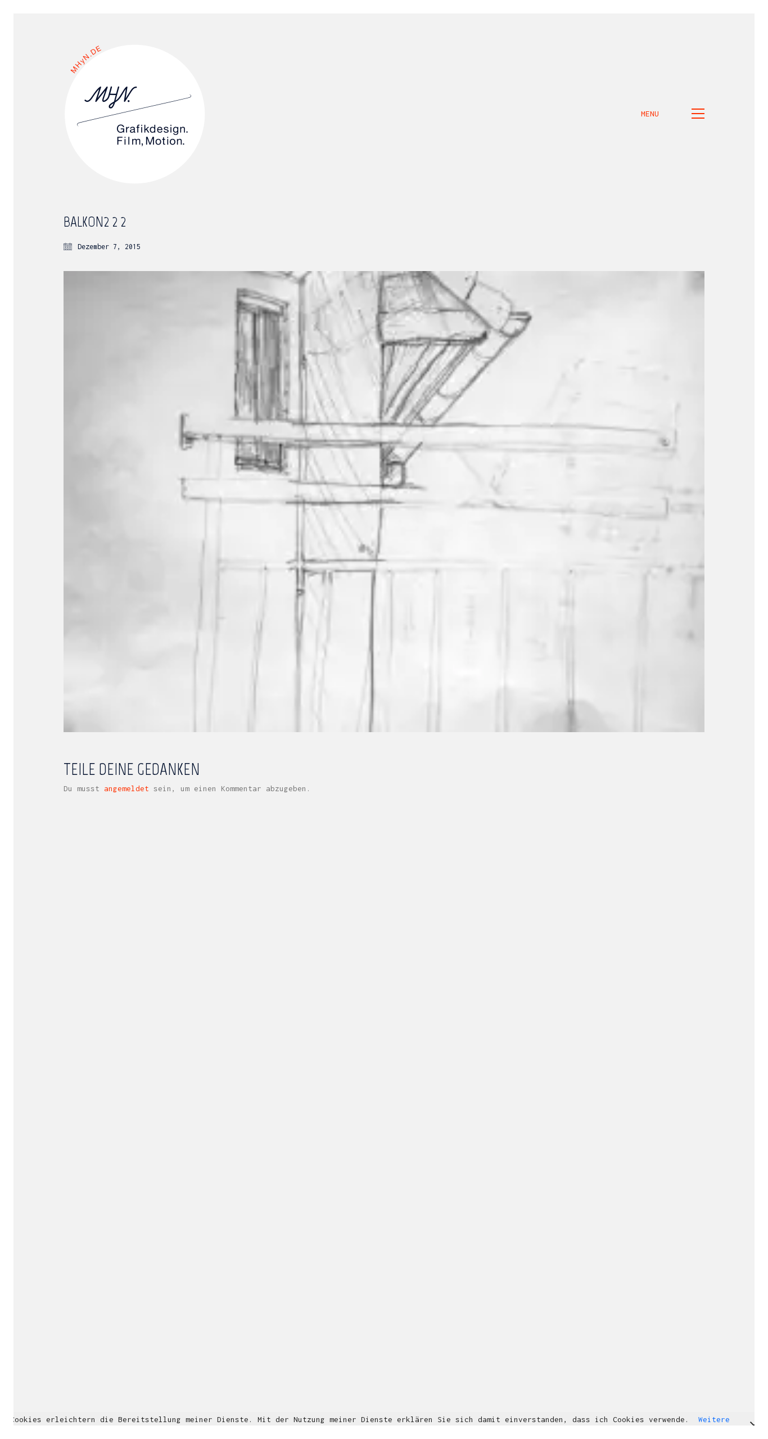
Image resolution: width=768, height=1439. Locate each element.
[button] (672, 113)
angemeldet (126, 788)
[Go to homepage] (135, 114)
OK (405, 1430)
